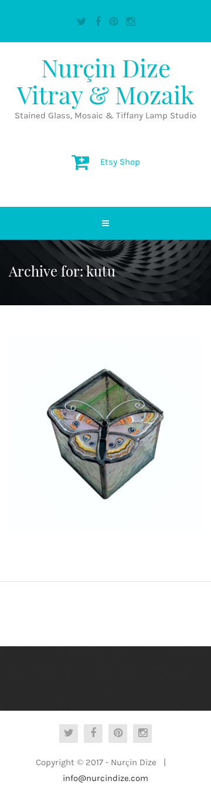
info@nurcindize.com (105, 778)
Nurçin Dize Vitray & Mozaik (105, 81)
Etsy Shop (120, 161)
